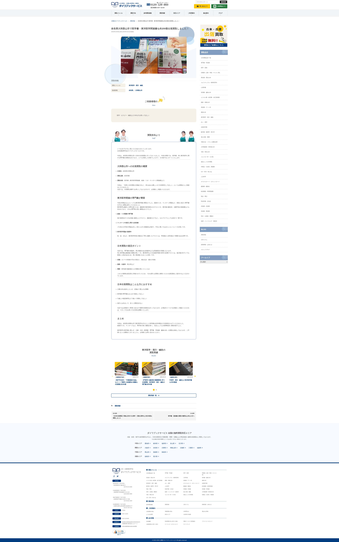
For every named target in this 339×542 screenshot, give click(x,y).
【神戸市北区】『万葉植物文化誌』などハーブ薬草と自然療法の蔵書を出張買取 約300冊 (126, 382)
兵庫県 (117, 377)
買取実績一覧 (152, 395)
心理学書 (203, 87)
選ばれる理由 (205, 511)
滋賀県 (172, 377)
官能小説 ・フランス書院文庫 (209, 142)
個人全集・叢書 (205, 137)
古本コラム (204, 239)
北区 (123, 377)
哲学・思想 (204, 67)
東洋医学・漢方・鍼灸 (136, 85)
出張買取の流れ (150, 511)
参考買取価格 (148, 13)
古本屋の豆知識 (187, 514)
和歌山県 (173, 448)
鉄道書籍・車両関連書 (207, 191)
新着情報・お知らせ (206, 244)
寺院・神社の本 (205, 152)
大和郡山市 (138, 90)
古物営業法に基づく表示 (152, 524)
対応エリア (176, 13)
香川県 (155, 456)
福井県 (164, 443)
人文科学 (203, 176)
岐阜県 (155, 443)
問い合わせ (203, 6)
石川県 (181, 443)
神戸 (120, 377)
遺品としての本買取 (206, 161)
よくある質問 (149, 514)
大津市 (175, 377)
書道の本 (203, 112)
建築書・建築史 (205, 186)
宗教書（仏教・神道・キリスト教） (211, 72)
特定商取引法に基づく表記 (171, 521)
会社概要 (148, 521)
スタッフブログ (205, 249)
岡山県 (147, 452)
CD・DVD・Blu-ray (206, 171)
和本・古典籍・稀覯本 (207, 216)
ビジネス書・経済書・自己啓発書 (210, 97)
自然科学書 (204, 127)
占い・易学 (204, 122)
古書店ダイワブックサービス (119, 21)
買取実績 (162, 13)
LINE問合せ (220, 6)
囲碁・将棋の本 (205, 102)
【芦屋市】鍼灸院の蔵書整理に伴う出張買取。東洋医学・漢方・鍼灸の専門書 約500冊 (153, 382)
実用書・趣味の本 (206, 92)
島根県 (155, 452)
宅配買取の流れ (168, 511)
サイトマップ (186, 524)
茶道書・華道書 (205, 211)
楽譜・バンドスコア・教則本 (209, 221)
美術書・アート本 (206, 107)
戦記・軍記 (204, 196)
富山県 (172, 443)
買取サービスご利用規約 (189, 521)
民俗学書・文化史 (206, 201)
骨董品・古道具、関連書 (208, 166)
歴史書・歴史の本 (206, 77)
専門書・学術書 (205, 62)
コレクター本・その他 (207, 156)
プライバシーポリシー (207, 521)
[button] (154, 390)
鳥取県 (164, 452)
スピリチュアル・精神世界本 (209, 82)
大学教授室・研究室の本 (208, 147)
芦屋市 (148, 377)
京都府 (182, 448)
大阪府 (147, 448)
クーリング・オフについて (171, 524)
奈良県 (131, 90)
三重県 (191, 448)
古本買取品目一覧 (206, 57)
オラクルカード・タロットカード (210, 181)
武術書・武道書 (205, 206)
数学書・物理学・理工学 (208, 132)
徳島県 (147, 456)
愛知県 (147, 443)
